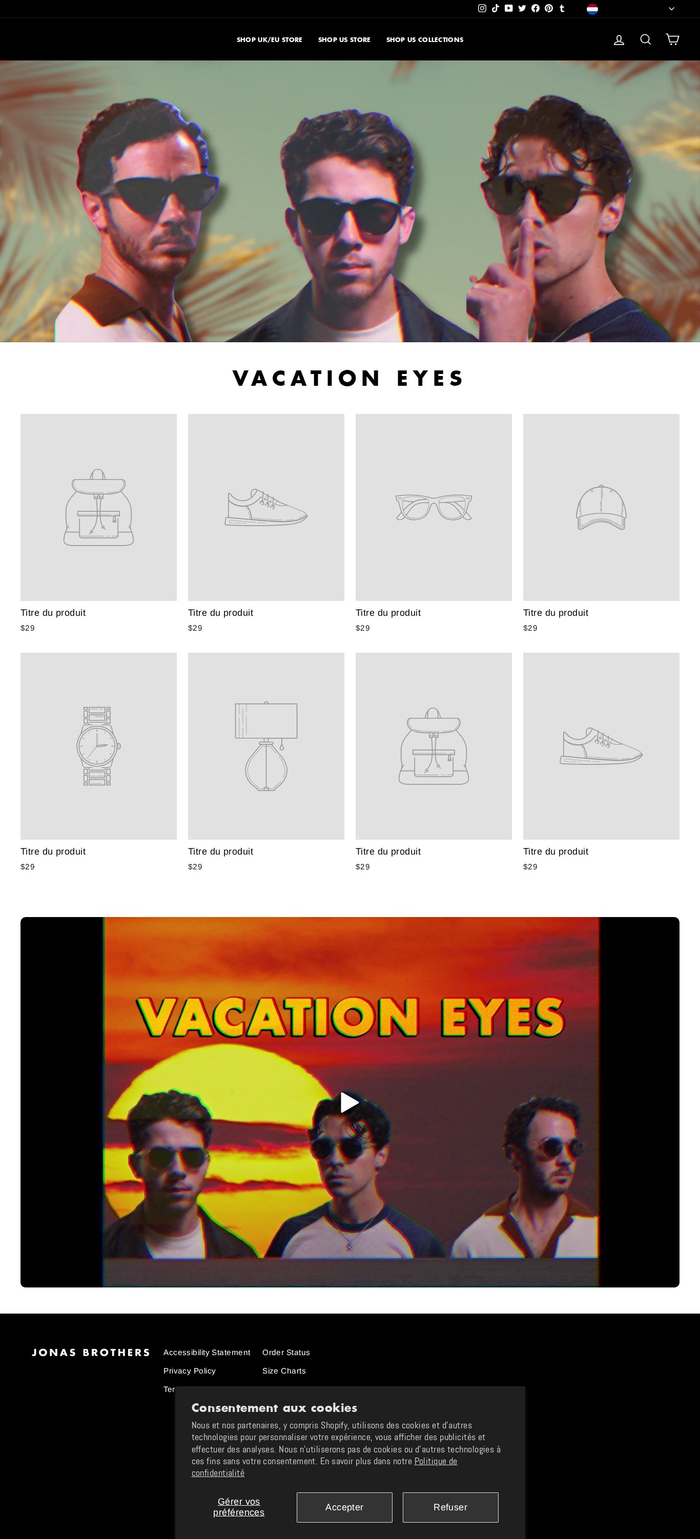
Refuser (450, 1507)
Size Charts (284, 1370)
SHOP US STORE (344, 40)
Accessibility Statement (206, 1352)
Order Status (286, 1352)
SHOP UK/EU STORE (270, 40)
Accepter (344, 1507)
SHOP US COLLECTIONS (425, 40)
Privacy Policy (189, 1370)
